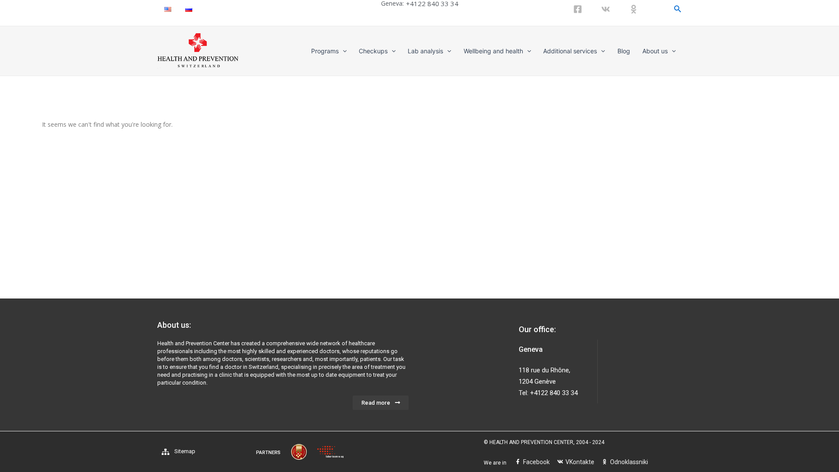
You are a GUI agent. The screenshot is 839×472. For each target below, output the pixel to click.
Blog (623, 51)
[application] (343, 51)
